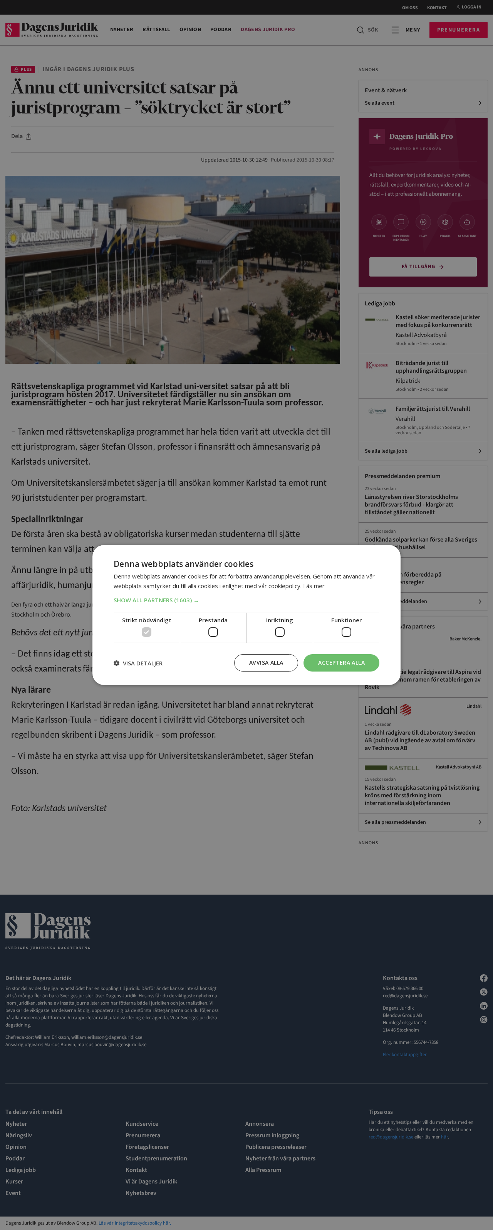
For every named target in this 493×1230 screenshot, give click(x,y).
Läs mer (314, 586)
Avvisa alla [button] (266, 662)
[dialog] (246, 615)
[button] (246, 600)
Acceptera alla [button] (341, 662)
